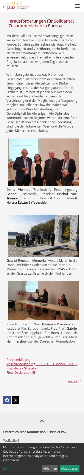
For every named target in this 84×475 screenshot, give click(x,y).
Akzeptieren (69, 468)
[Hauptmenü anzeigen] (77, 6)
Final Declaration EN (21, 372)
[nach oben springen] (42, 421)
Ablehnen (50, 468)
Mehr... (8, 468)
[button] (7, 400)
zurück (73, 381)
